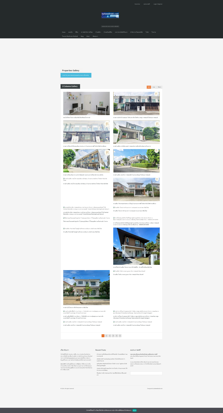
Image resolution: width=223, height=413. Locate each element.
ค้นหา (88, 36)
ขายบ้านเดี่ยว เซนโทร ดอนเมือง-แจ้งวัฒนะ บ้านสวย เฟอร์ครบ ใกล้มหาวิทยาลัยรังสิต (85, 183)
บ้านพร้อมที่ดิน (108, 32)
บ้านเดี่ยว (98, 32)
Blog (82, 36)
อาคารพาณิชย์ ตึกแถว (121, 32)
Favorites (137, 4)
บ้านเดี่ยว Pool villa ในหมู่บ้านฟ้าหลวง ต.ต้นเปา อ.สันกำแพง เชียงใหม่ (81, 232)
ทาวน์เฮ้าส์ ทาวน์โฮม (87, 32)
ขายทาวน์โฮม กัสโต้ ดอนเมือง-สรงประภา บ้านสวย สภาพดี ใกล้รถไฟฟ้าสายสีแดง (84, 146)
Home (63, 32)
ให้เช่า (159, 87)
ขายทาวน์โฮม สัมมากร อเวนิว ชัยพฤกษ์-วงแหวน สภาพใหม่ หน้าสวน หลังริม (83, 175)
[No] (221, 410)
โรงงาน (154, 32)
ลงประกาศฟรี (147, 4)
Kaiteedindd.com (158, 388)
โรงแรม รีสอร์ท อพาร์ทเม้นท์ (70, 36)
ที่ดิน (76, 32)
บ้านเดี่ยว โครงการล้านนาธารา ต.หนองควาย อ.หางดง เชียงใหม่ (130, 211)
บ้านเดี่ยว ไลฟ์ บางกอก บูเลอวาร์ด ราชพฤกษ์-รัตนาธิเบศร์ (128, 274)
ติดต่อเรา (95, 36)
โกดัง (147, 32)
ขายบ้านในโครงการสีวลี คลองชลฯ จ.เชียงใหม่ (75, 307)
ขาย (154, 87)
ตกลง (134, 410)
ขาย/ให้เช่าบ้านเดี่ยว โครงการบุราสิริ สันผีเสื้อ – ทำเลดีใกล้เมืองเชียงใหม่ (132, 267)
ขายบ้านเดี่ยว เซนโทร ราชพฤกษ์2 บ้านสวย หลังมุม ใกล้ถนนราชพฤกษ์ (131, 175)
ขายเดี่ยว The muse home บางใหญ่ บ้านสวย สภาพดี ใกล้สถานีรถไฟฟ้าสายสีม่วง (134, 203)
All (148, 87)
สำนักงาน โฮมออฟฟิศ (136, 32)
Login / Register (157, 4)
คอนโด (70, 32)
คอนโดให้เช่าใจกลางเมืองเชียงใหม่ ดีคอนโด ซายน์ (76, 117)
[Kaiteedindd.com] (110, 15)
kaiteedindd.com (73, 358)
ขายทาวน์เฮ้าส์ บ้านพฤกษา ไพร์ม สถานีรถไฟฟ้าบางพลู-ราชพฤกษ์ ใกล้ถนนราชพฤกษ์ (135, 117)
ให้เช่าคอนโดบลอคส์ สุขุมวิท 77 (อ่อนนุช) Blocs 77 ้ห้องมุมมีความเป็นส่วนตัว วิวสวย (85, 221)
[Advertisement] (111, 51)
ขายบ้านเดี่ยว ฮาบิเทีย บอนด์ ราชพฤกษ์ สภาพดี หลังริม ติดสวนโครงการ (132, 146)
